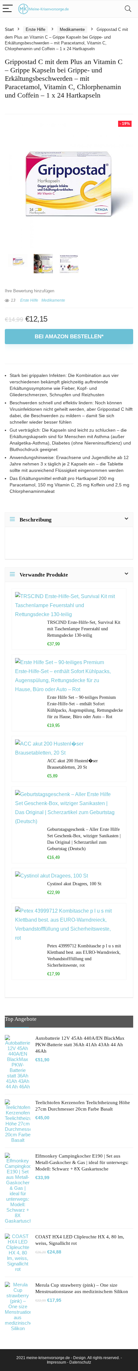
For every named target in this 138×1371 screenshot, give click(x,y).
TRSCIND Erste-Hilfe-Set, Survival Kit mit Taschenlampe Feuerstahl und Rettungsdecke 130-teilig (83, 629)
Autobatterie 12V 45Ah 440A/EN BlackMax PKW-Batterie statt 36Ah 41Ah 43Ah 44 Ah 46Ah (80, 1045)
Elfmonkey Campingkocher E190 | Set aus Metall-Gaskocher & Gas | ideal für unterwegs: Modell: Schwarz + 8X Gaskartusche (81, 1162)
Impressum (56, 1362)
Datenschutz (80, 1362)
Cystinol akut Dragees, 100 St (74, 883)
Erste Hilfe (35, 29)
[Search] (128, 8)
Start (9, 29)
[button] (11, 1359)
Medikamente (72, 29)
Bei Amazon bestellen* (69, 336)
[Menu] (7, 8)
